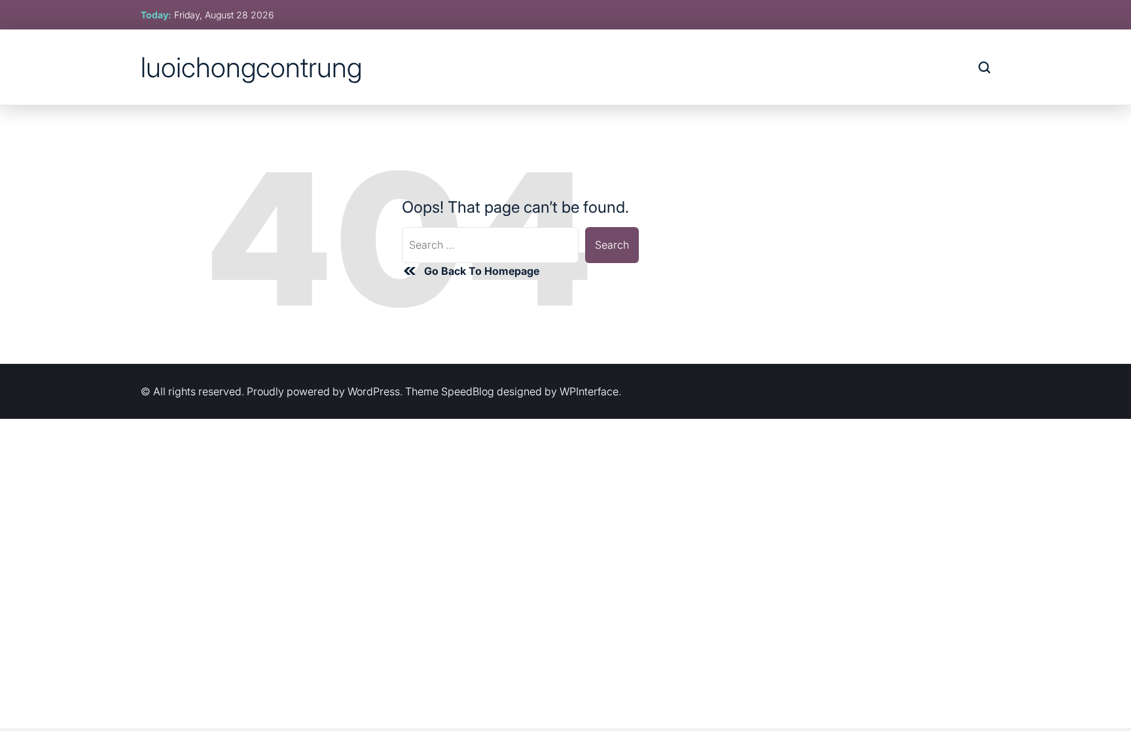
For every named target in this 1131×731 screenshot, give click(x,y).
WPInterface (589, 391)
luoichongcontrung (251, 67)
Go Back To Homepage (481, 270)
